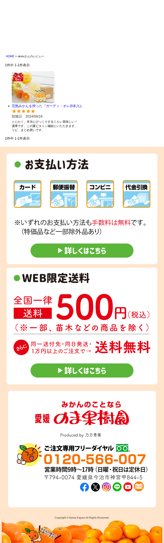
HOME (10, 56)
